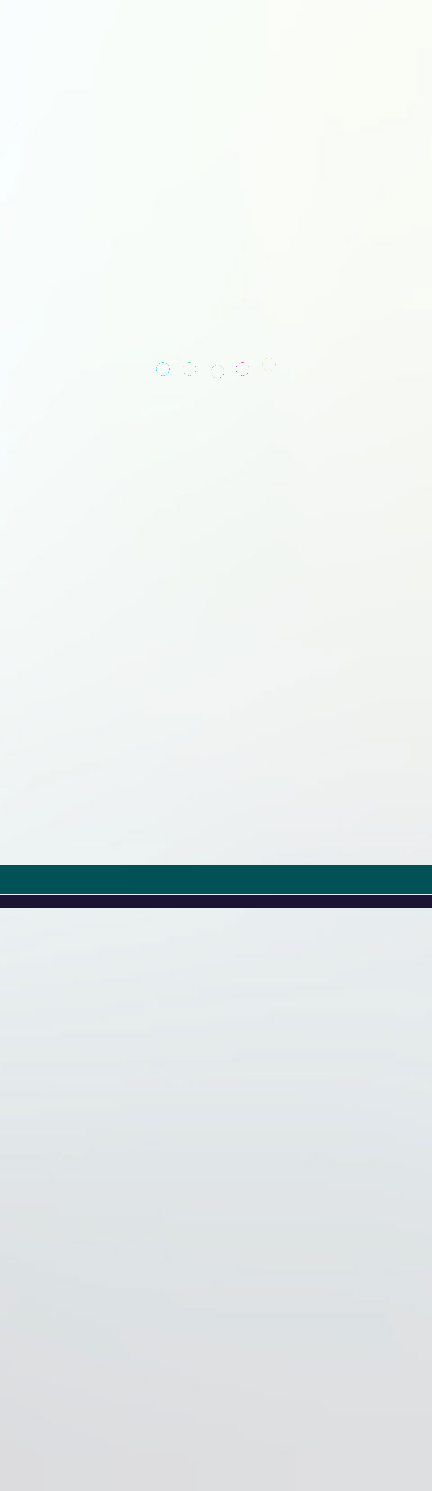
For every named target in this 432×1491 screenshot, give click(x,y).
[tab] (163, 369)
